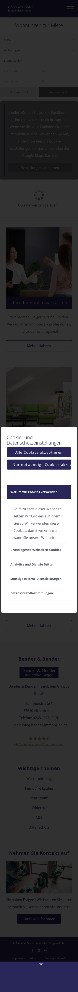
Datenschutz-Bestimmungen (31, 593)
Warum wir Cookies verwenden (33, 492)
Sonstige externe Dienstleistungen (36, 579)
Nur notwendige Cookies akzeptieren (42, 464)
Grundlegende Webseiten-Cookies (35, 550)
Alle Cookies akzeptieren (39, 452)
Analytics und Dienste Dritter (32, 564)
